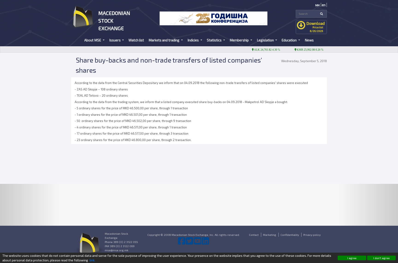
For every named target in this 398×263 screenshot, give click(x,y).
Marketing (269, 234)
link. (92, 260)
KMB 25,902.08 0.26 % (305, 49)
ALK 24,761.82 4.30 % (263, 49)
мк (317, 5)
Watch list (136, 40)
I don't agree (381, 258)
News (309, 40)
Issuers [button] (115, 40)
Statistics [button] (214, 40)
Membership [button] (239, 40)
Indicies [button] (193, 40)
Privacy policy (312, 234)
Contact (254, 234)
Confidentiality (290, 234)
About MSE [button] (93, 40)
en (323, 5)
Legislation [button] (266, 40)
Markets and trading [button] (164, 40)
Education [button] (289, 40)
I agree (352, 258)
